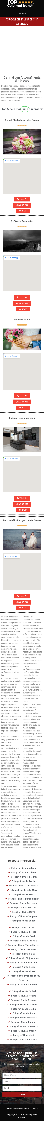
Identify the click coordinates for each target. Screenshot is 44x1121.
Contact (35, 1108)
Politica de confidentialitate (17, 1108)
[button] (22, 199)
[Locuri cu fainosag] (22, 3)
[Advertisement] (22, 52)
